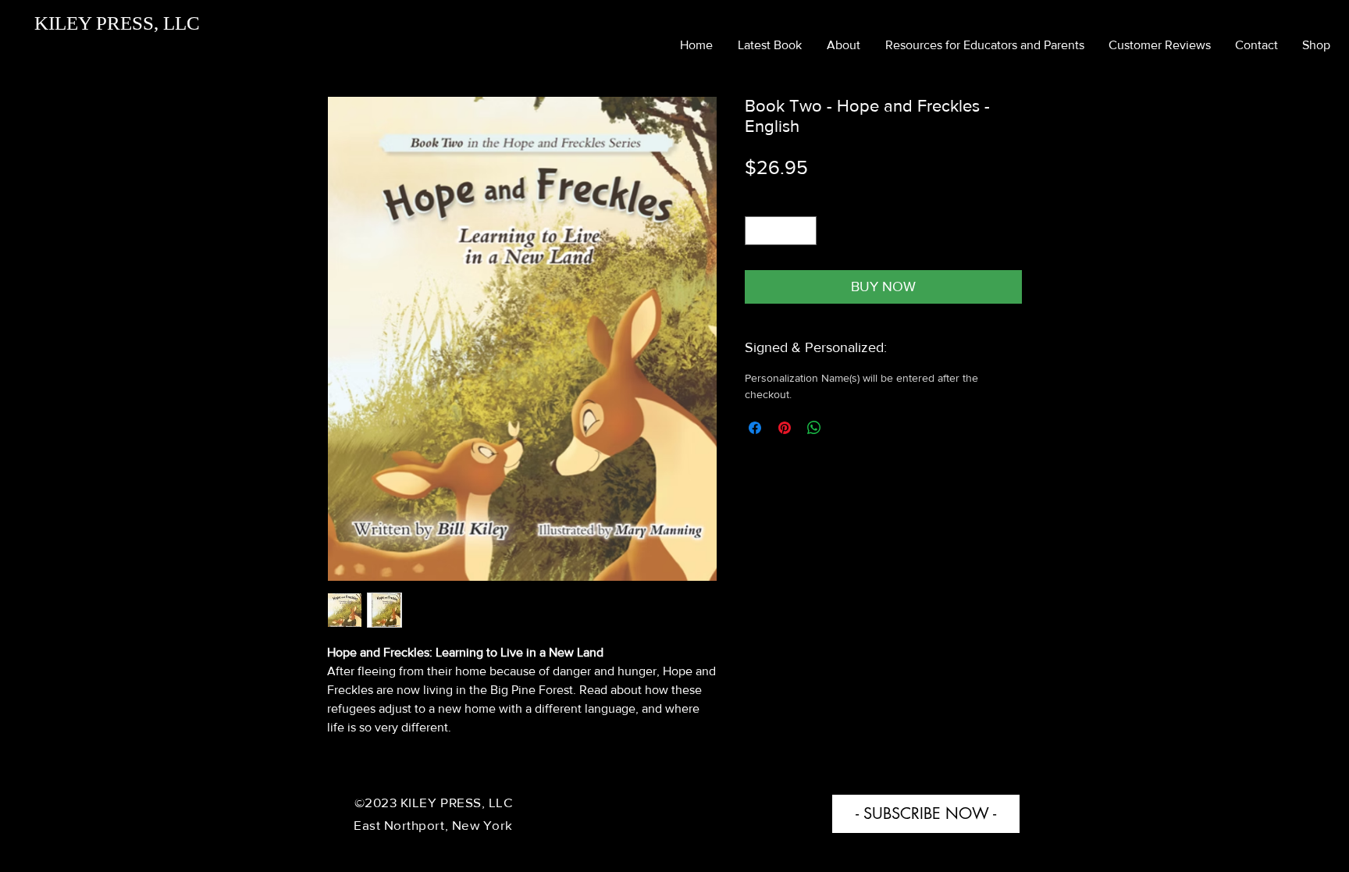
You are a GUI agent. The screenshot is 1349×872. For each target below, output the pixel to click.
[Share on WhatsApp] (814, 427)
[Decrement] (757, 230)
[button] (926, 814)
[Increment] (804, 230)
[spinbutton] (781, 230)
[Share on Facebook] (755, 427)
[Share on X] (844, 427)
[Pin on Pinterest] (784, 427)
